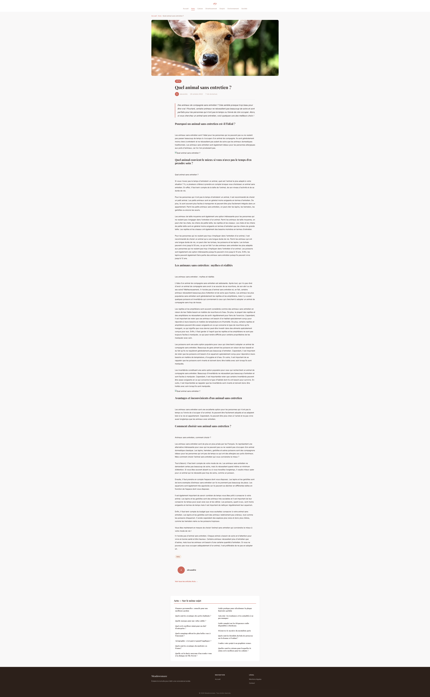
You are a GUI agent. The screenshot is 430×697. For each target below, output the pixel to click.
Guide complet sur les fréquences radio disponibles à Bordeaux (233, 624)
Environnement (233, 9)
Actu (193, 9)
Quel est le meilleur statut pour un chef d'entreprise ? (190, 627)
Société (244, 9)
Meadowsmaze (159, 676)
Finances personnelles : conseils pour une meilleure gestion (191, 609)
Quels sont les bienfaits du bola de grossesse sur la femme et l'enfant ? (235, 637)
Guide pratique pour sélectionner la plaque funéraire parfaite (235, 609)
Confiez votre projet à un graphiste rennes (234, 643)
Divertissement (211, 9)
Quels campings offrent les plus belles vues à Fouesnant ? (193, 634)
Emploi (222, 9)
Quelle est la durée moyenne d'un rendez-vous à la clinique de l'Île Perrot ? (193, 654)
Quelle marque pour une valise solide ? (190, 621)
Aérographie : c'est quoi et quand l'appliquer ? (193, 641)
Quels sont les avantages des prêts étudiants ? (193, 616)
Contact (252, 683)
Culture (200, 9)
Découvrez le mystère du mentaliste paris (234, 631)
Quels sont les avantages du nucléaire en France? (191, 647)
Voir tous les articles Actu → (186, 581)
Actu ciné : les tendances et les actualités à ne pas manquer (235, 617)
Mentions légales (255, 679)
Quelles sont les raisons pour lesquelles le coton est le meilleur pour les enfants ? (234, 649)
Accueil (186, 9)
